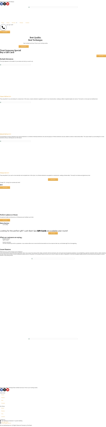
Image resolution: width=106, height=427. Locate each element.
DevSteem (29, 425)
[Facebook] (1, 3)
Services (14, 22)
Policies (21, 22)
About (8, 22)
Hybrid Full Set (5, 134)
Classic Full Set (5, 96)
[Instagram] (4, 3)
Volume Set (4, 173)
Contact (27, 22)
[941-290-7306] (3, 27)
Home (2, 22)
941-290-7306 (10, 24)
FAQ (2, 400)
